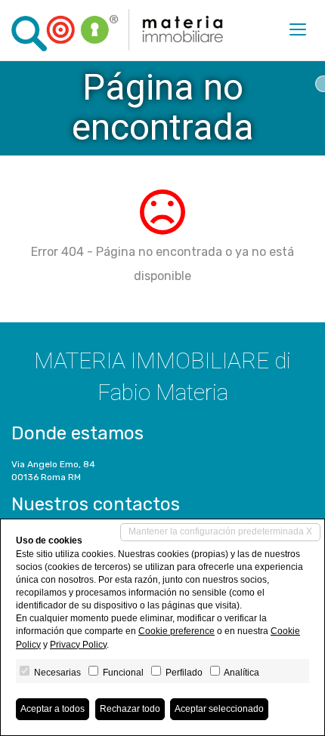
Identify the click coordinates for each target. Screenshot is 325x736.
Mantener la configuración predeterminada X (220, 531)
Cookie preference (176, 631)
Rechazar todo (130, 709)
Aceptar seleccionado (219, 709)
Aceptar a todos (52, 709)
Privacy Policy (78, 644)
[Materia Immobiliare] (117, 30)
